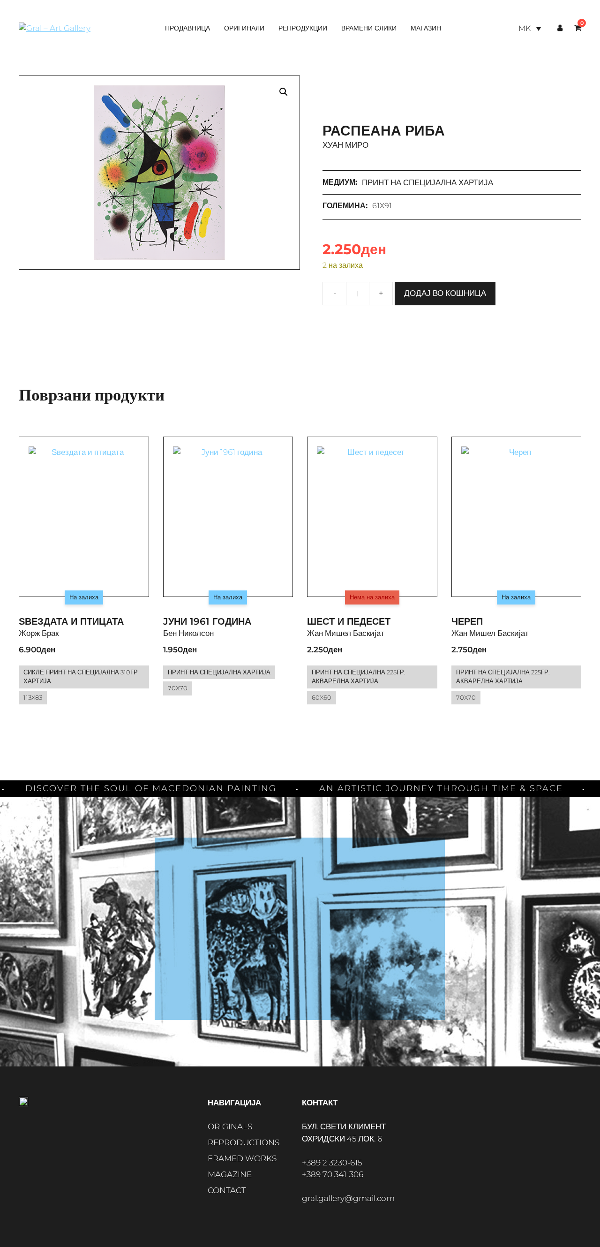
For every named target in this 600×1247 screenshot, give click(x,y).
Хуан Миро (345, 145)
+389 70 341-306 (332, 1174)
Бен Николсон (188, 633)
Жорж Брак (39, 633)
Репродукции (302, 28)
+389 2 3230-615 (332, 1162)
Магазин (426, 28)
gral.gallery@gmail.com (348, 1198)
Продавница (187, 28)
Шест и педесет (348, 621)
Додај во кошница (445, 293)
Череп (467, 621)
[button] (283, 91)
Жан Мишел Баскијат (345, 633)
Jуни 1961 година (207, 621)
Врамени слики (369, 28)
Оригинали (244, 28)
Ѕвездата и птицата (71, 621)
